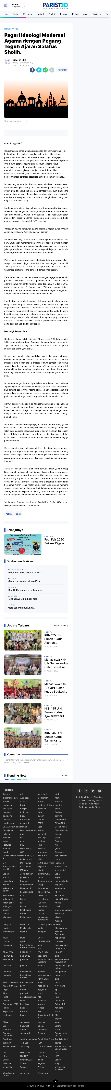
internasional (61, 866)
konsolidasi (43, 899)
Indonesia (59, 863)
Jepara (58, 873)
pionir (57, 982)
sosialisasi (42, 1029)
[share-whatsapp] (45, 70)
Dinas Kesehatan (28, 830)
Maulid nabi (25, 928)
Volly (57, 1063)
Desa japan (8, 830)
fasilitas (41, 841)
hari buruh (42, 855)
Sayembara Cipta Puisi (46, 1016)
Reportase (27, 13)
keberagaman (26, 884)
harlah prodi (26, 859)
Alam (57, 798)
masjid (58, 924)
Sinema (41, 1026)
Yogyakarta (43, 1073)
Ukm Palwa (43, 1056)
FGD (22, 845)
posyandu (42, 989)
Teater (58, 1043)
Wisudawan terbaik (8, 1074)
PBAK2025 (8, 956)
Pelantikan (8, 959)
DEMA (40, 823)
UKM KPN (24, 1056)
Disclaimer (98, 797)
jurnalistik (24, 877)
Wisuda (41, 1067)
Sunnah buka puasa (61, 1034)
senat (57, 1022)
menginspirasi (9, 931)
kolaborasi (8, 899)
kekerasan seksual (8, 889)
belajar (23, 808)
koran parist (8, 902)
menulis (23, 931)
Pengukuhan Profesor (26, 976)
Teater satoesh (10, 1046)
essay (5, 841)
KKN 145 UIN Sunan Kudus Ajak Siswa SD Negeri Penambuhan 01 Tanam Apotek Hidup (55, 712)
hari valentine (61, 855)
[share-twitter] (38, 70)
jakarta (41, 870)
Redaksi (83, 803)
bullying (58, 816)
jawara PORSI (44, 873)
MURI (5, 937)
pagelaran (7, 945)
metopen (42, 931)
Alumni (23, 801)
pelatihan (24, 959)
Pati (39, 948)
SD (56, 1015)
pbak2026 (25, 956)
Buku (22, 816)
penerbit (42, 971)
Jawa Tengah (26, 873)
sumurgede (25, 1033)
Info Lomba (25, 866)
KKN (22, 895)
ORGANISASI (44, 941)
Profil (5, 997)
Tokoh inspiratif (45, 1046)
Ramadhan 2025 (10, 1004)
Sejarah (58, 1018)
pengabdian (60, 971)
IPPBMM (24, 870)
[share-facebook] (32, 70)
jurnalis (6, 877)
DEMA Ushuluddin (11, 826)
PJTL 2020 (43, 986)
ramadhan (59, 1000)
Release (24, 1007)
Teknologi (24, 1046)
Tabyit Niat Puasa (46, 1039)
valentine (7, 1063)
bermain (7, 812)
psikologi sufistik (28, 997)
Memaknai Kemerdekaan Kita (24, 581)
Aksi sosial (25, 798)
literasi (41, 910)
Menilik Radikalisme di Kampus (25, 590)
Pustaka (7, 1000)
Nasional (7, 941)
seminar (41, 1022)
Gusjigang (59, 852)
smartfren (7, 1029)
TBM (40, 1043)
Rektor (6, 1007)
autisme (58, 801)
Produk (52, 13)
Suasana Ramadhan (8, 1034)
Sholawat (24, 1026)
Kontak (82, 800)
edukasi (58, 834)
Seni (5, 1026)
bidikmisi (24, 812)
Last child (42, 906)
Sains (57, 1011)
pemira (23, 965)
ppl (56, 989)
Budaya (58, 812)
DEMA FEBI (60, 823)
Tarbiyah (24, 1043)
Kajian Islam (8, 881)
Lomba (6, 913)
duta (22, 834)
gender (6, 852)
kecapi (41, 884)
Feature (58, 841)
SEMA (5, 1022)
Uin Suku (42, 1052)
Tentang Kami (93, 800)
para (40, 945)
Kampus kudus (45, 881)
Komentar (62, 70)
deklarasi (24, 823)
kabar (40, 877)
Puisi (57, 997)
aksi (57, 794)
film (56, 845)
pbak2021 (59, 952)
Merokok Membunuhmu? (21, 607)
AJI (21, 794)
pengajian (7, 975)
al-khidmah (43, 798)
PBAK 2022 (25, 952)
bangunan (7, 805)
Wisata (23, 1067)
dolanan (6, 834)
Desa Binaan (61, 826)
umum (40, 1059)
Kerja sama (43, 888)
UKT (57, 1056)
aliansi (6, 801)
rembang (59, 1007)
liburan (6, 910)
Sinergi (58, 1026)
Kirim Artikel (8, 895)
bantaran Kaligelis (46, 805)
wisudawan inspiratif (60, 1068)
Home (7, 28)
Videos (23, 1063)
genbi (57, 848)
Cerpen (41, 819)
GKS (22, 852)
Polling (23, 989)
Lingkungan (25, 910)
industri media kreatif (9, 867)
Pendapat (7, 971)
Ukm (5, 1056)
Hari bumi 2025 (27, 855)
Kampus (24, 881)
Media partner (61, 928)
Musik (40, 937)
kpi (21, 902)
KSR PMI (42, 902)
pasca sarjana (61, 945)
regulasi (41, 1004)
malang (58, 921)
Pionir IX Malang (10, 986)
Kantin (6, 884)
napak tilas (60, 937)
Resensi (63, 13)
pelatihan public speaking (45, 960)
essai (57, 837)
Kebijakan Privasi (83, 797)
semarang (25, 1022)
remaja (41, 1007)
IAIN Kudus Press (46, 863)
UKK (57, 1052)
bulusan (6, 819)
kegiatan (59, 884)
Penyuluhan (43, 979)
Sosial (23, 1029)
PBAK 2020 (8, 952)
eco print (42, 834)
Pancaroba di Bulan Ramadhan (28, 946)
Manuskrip (25, 924)
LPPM (23, 913)
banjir (22, 805)
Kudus (58, 902)
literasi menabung (63, 910)
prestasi (24, 993)
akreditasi (42, 794)
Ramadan (42, 1000)
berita (5, 13)
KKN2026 (59, 895)
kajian (57, 877)
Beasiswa (7, 808)
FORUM (6, 848)
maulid (6, 928)
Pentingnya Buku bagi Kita (22, 598)
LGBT (57, 906)
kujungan (7, 906)
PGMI (40, 982)
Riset (40, 1011)
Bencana (42, 808)
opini (85, 13)
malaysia (7, 924)
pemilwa (7, 965)
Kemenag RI (26, 888)
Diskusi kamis (61, 830)
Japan (6, 873)
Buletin (41, 816)
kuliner (23, 906)
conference (60, 819)
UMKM (6, 1059)
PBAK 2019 (60, 948)
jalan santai (60, 870)
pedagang (42, 956)
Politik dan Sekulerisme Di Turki (25, 572)
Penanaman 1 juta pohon (63, 966)
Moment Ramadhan (60, 932)
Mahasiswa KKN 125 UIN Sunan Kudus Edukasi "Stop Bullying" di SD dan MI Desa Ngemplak (56, 687)
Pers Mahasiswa (10, 982)
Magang (7, 917)
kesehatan (60, 888)
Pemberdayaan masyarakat (62, 960)
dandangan (8, 823)
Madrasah (59, 913)
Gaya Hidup (25, 848)
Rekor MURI (60, 1004)
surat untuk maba (28, 1039)
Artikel (40, 13)
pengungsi (60, 975)
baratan (58, 805)
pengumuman (44, 975)
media (40, 928)
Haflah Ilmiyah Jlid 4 (11, 856)
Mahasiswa (25, 917)
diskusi (41, 830)
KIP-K (57, 892)
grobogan (42, 852)
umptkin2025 (26, 1059)
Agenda (6, 794)
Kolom (75, 13)
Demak (23, 826)
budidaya (7, 816)
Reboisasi (24, 1004)
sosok (57, 1029)
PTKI (40, 997)
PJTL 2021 (60, 986)
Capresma (25, 819)
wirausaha (7, 1067)
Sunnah (41, 1033)
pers (57, 979)
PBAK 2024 (43, 952)
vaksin (58, 1059)
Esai (107, 13)
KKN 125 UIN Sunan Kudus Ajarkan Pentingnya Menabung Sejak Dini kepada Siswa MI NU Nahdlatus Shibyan (55, 639)
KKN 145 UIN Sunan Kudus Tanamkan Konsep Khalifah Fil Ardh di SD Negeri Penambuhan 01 (55, 736)
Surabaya (7, 1039)
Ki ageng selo (26, 892)
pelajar (58, 956)
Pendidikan (25, 971)
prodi (40, 993)
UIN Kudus (25, 1052)
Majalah (58, 917)
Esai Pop (42, 837)
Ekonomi (7, 837)
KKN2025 (42, 895)
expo (22, 841)
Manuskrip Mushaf (46, 924)
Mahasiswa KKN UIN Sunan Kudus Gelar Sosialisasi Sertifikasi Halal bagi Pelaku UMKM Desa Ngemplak (56, 663)
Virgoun (41, 1063)
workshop (24, 1073)
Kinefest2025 (44, 892)
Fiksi (40, 845)
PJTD (22, 986)
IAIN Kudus (25, 863)
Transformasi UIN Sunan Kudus (63, 1047)
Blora (40, 812)
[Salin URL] (51, 70)
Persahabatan (26, 982)
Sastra (15, 13)
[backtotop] (55, 1082)
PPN (5, 993)
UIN (5, 1052)
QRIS (22, 1000)
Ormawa (59, 941)
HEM (40, 859)
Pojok (5, 989)
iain (4, 863)
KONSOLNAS (61, 899)
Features (97, 13)
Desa (40, 826)
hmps (57, 859)
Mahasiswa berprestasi (43, 918)
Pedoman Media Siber (89, 807)
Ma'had (41, 913)
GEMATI (41, 848)
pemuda (41, 965)
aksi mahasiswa (10, 798)
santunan (7, 1015)
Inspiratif (42, 866)
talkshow (7, 1043)
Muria (22, 937)
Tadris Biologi (61, 1039)
